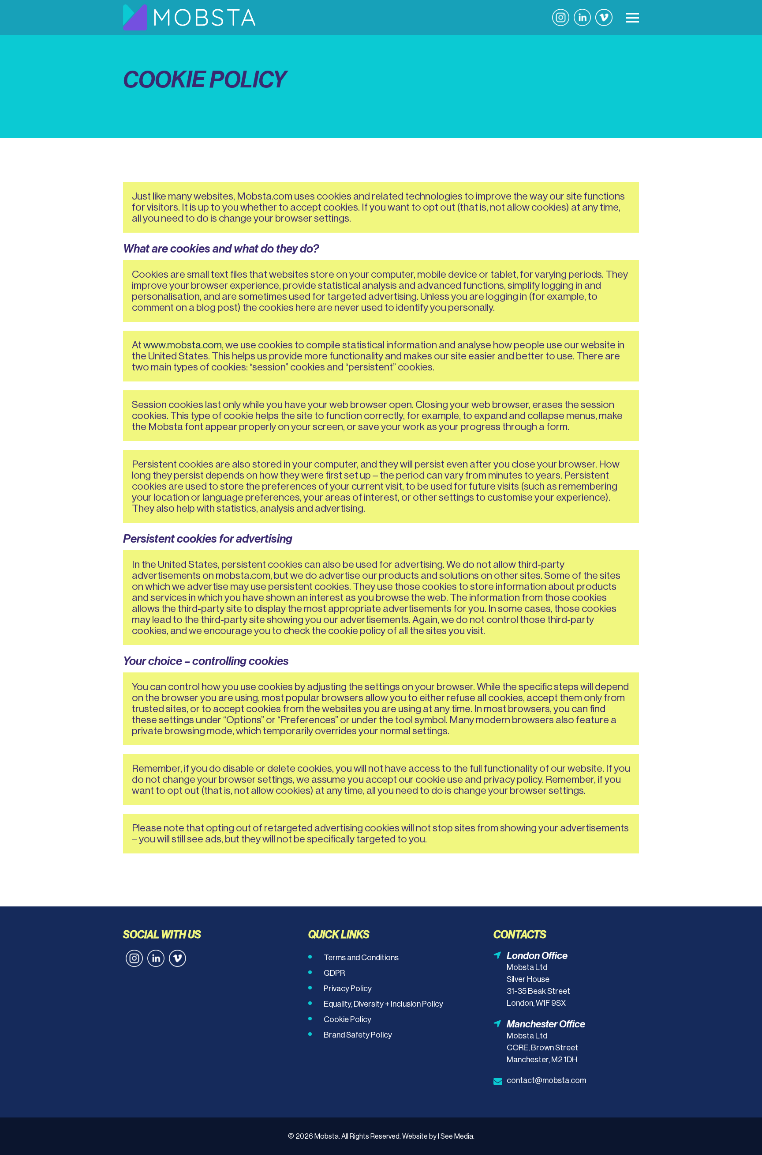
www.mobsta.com (182, 345)
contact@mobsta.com (546, 1080)
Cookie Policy (347, 1019)
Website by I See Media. (438, 1136)
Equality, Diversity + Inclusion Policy (383, 1004)
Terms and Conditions (361, 957)
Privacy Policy (348, 988)
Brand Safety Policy (358, 1034)
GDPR (334, 973)
